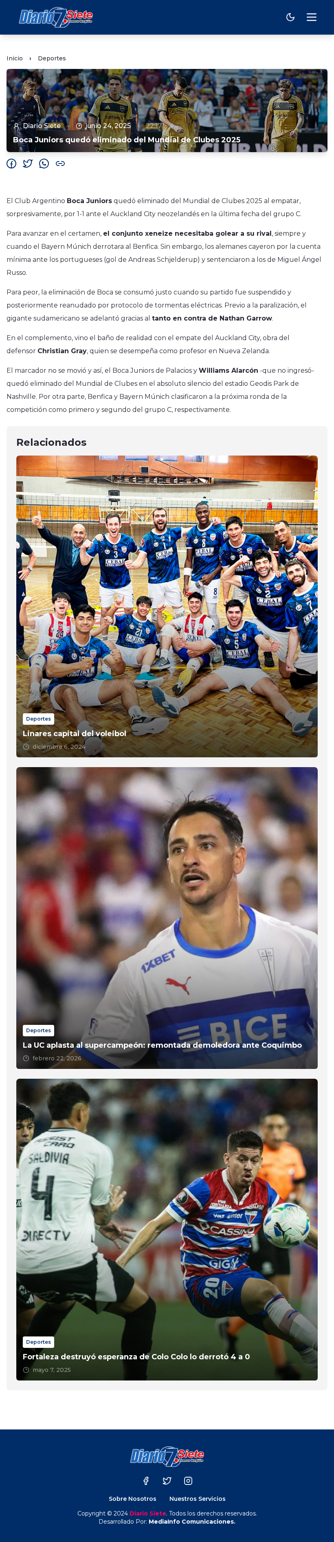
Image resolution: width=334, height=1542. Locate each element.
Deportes (52, 58)
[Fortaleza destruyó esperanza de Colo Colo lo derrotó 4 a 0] (167, 1229)
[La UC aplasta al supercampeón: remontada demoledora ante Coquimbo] (167, 918)
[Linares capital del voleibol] (167, 606)
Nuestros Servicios (197, 1498)
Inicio (15, 58)
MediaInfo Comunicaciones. (192, 1521)
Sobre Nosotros (132, 1498)
